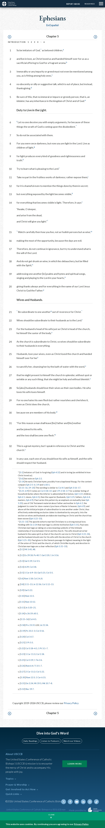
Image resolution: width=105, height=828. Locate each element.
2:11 (27, 584)
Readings (90, 4)
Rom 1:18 (28, 578)
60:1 (36, 613)
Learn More (75, 764)
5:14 (22, 481)
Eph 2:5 (29, 484)
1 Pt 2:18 (60, 491)
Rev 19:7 (30, 689)
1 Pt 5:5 (29, 642)
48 (34, 549)
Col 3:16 (40, 631)
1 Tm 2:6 (38, 660)
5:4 (21, 567)
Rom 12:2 (29, 596)
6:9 (26, 491)
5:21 (22, 491)
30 (29, 540)
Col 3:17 (29, 636)
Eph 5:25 (70, 497)
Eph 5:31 (74, 524)
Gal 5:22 (28, 590)
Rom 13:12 (30, 602)
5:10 (22, 596)
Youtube (76, 801)
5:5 (21, 572)
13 (31, 584)
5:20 (22, 636)
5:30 (23, 677)
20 (33, 487)
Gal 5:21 (41, 572)
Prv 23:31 (30, 625)
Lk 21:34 (44, 625)
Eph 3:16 (73, 487)
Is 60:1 (46, 484)
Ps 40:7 (37, 555)
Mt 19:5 (37, 683)
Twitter (63, 801)
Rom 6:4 (29, 665)
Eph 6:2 (79, 503)
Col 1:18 (40, 654)
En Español (52, 25)
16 (26, 487)
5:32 (22, 689)
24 (88, 534)
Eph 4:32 (56, 472)
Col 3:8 (33, 567)
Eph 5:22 (79, 494)
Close (51, 815)
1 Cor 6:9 (28, 572)
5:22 (22, 648)
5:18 (22, 625)
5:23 (22, 654)
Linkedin (83, 801)
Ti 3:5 (37, 665)
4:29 (26, 567)
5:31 (22, 683)
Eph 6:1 (21, 497)
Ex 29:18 (28, 555)
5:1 (21, 472)
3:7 (67, 491)
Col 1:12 (46, 584)
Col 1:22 (40, 671)
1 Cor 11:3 (30, 654)
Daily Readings (30, 741)
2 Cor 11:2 (30, 671)
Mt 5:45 (28, 549)
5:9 (21, 590)
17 (79, 487)
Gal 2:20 (45, 555)
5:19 (23, 631)
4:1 (50, 491)
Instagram (89, 801)
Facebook (70, 801)
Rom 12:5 (30, 677)
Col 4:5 (61, 487)
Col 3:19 (29, 660)
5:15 (22, 487)
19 (29, 487)
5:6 (21, 478)
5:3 (21, 561)
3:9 (37, 484)
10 (35, 572)
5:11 (22, 602)
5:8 (22, 584)
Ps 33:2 (29, 631)
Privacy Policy (71, 703)
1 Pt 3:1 (41, 648)
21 (34, 607)
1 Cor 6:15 (41, 677)
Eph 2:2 (38, 478)
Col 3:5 (36, 561)
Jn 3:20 (29, 607)
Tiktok (96, 801)
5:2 (21, 555)
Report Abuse (73, 4)
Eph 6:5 (35, 497)
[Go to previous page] (11, 37)
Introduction (17, 42)
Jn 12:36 (37, 584)
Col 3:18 (44, 491)
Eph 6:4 (86, 497)
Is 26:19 (29, 613)
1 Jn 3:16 (54, 555)
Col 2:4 (37, 578)
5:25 (22, 660)
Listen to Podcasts (50, 741)
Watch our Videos (72, 741)
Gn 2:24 (33, 524)
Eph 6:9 (29, 500)
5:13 (22, 607)
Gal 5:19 (28, 561)
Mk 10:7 (46, 683)
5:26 (22, 665)
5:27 (22, 671)
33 (40, 518)
